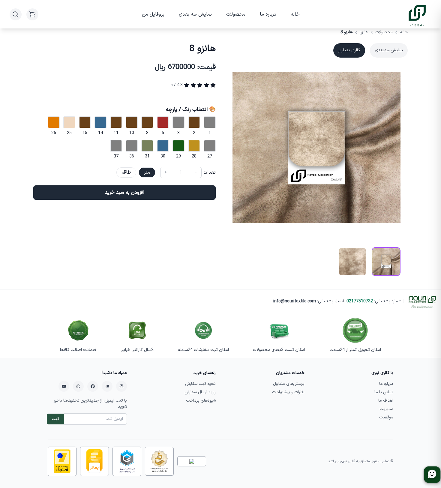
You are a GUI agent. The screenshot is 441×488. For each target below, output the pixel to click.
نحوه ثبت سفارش (200, 384)
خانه (295, 14)
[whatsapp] (78, 386)
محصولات (235, 14)
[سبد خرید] (32, 14)
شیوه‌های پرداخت (201, 400)
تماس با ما (383, 392)
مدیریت (386, 409)
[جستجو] (16, 14)
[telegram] (107, 386)
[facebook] (92, 386)
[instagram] (121, 386)
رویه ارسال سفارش (200, 392)
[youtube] (63, 386)
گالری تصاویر (349, 50)
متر (147, 172)
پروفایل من (153, 14)
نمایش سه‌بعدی (389, 50)
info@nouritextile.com (294, 301)
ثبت (55, 419)
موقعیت (386, 417)
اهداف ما (385, 400)
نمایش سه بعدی (195, 14)
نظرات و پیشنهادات (288, 392)
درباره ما (268, 14)
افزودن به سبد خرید (124, 192)
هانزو (364, 32)
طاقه (126, 172)
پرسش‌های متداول (288, 384)
